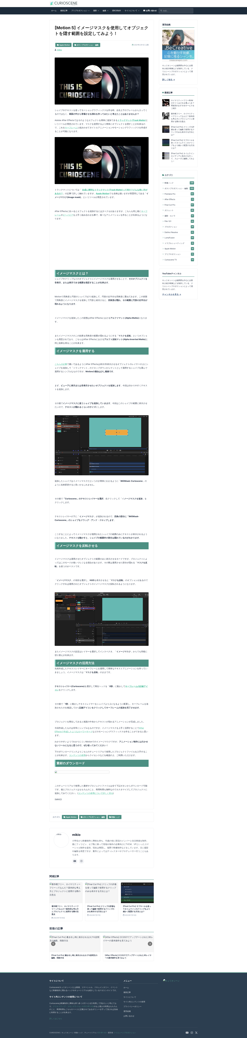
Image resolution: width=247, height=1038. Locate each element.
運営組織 (127, 1011)
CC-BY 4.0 (102, 1033)
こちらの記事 (61, 364)
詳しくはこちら (55, 1018)
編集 (104, 10)
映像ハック (115, 817)
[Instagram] (192, 1033)
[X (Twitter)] (196, 1033)
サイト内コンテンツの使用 (134, 1002)
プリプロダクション (79, 10)
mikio (59, 50)
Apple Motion (102, 193)
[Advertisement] (132, 242)
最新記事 (64, 10)
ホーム (54, 10)
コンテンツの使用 (77, 755)
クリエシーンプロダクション (125, 1033)
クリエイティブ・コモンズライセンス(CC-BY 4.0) (73, 1006)
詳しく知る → (168, 79)
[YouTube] (187, 1033)
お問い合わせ (151, 10)
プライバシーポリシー (132, 1006)
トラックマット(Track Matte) (131, 120)
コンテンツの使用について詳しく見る (95, 793)
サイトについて (131, 10)
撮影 (95, 10)
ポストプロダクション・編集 (94, 817)
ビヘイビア (68, 215)
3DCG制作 (116, 10)
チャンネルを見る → (171, 294)
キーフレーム (71, 127)
